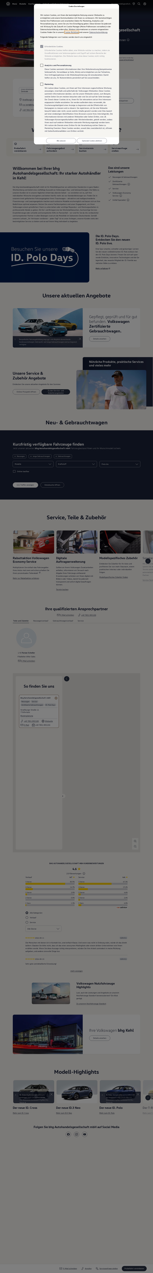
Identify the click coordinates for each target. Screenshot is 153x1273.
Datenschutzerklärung (98, 32)
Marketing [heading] (49, 84)
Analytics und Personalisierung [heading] (58, 65)
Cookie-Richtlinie (72, 32)
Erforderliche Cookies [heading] (54, 46)
